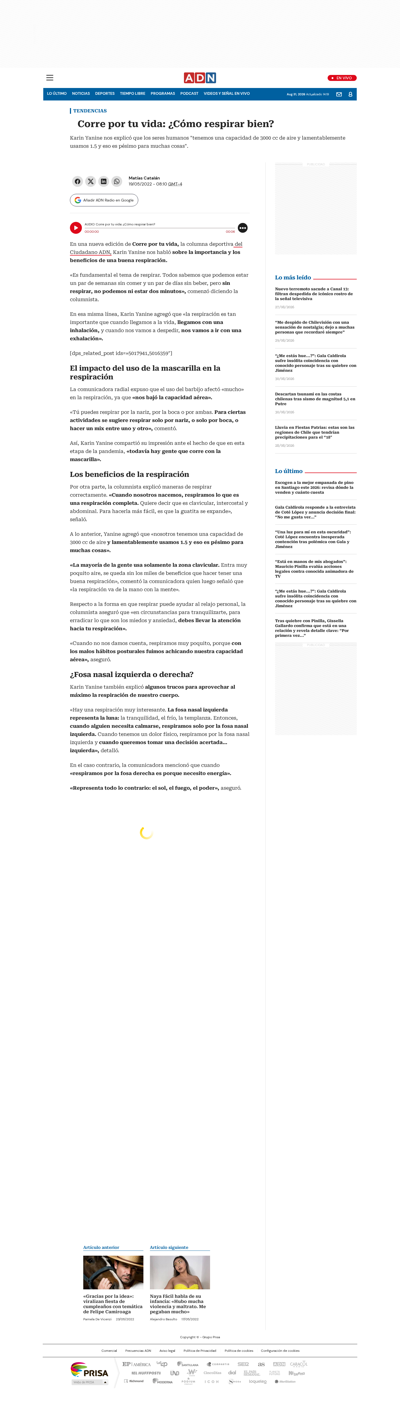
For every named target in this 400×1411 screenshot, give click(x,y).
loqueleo (257, 1380)
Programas (163, 93)
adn (278, 1364)
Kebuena (296, 1372)
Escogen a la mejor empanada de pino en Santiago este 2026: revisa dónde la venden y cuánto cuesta (314, 487)
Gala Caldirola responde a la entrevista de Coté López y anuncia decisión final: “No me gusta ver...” (315, 512)
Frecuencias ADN (138, 1351)
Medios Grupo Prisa (89, 1382)
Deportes (105, 93)
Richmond (134, 1380)
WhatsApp (116, 181)
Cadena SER (241, 1364)
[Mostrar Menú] (49, 77)
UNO (173, 1372)
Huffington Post (144, 1372)
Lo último (57, 93)
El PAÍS (136, 1364)
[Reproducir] (76, 228)
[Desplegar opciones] (243, 228)
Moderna (161, 1380)
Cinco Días (210, 1372)
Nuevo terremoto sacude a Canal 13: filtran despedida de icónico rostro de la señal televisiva (314, 294)
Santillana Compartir (215, 1364)
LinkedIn (103, 181)
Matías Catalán (144, 178)
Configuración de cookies (280, 1351)
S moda (233, 1380)
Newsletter (339, 94)
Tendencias (90, 111)
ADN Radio (200, 78)
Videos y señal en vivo (227, 93)
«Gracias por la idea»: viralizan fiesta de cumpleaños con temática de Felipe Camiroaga (113, 1304)
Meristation (284, 1380)
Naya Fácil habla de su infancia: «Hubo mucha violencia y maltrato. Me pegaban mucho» (178, 1304)
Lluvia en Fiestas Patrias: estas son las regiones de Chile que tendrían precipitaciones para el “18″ (315, 432)
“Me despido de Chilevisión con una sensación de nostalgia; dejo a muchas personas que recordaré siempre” (315, 327)
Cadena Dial (231, 1372)
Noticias (81, 93)
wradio (189, 1372)
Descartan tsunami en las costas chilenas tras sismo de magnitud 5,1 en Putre (315, 399)
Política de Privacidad (200, 1351)
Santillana (185, 1364)
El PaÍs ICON (210, 1380)
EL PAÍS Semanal (250, 1372)
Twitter (90, 181)
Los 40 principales (160, 1364)
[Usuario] (350, 94)
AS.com (260, 1364)
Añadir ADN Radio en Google (108, 200)
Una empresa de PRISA (89, 1369)
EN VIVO (344, 77)
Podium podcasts (187, 1380)
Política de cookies (239, 1351)
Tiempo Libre (132, 93)
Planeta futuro (273, 1372)
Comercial (109, 1351)
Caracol (298, 1364)
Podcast (189, 93)
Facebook (77, 181)
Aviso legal (167, 1351)
